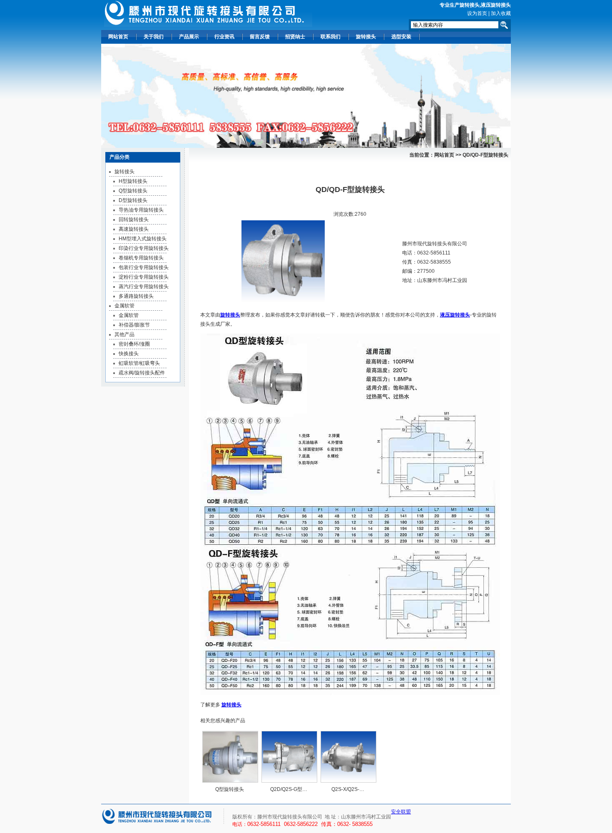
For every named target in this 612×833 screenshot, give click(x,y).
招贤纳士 (295, 37)
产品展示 (189, 37)
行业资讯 (224, 37)
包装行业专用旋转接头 (144, 267)
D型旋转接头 (133, 200)
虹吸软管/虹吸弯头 (139, 363)
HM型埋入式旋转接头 (143, 239)
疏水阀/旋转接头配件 (142, 373)
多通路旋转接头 (136, 296)
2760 (360, 214)
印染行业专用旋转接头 (144, 248)
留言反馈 (260, 37)
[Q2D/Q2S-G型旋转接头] (289, 756)
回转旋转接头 (134, 219)
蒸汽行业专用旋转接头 (144, 286)
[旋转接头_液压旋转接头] (208, 13)
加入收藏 (501, 13)
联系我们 (331, 37)
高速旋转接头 (134, 229)
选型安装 (401, 37)
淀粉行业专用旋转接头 (144, 277)
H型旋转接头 (133, 181)
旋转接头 (470, 5)
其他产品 (124, 334)
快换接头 (129, 354)
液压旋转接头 (496, 5)
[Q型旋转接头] (230, 756)
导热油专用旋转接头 (141, 210)
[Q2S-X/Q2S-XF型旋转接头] (348, 756)
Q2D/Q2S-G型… (288, 789)
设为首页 (477, 13)
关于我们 (154, 37)
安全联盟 (401, 812)
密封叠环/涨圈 (134, 344)
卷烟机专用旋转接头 (141, 258)
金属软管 (124, 306)
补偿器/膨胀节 (134, 325)
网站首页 (118, 37)
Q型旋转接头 (133, 191)
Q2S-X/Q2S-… (347, 789)
